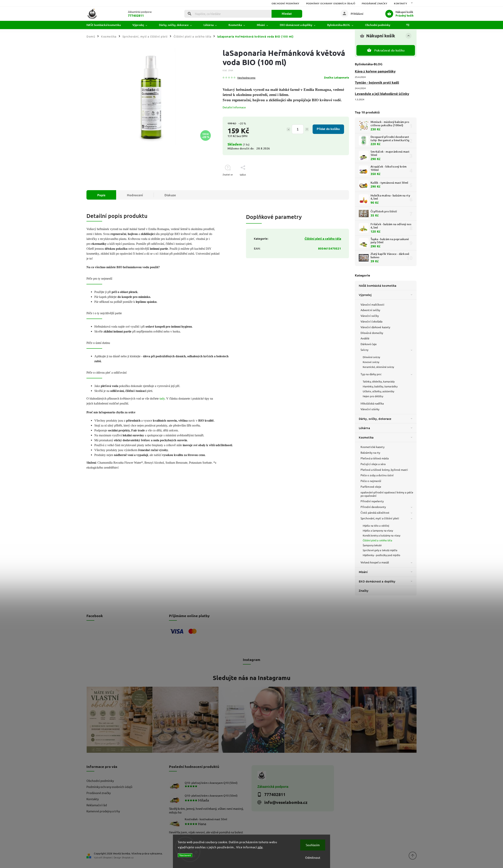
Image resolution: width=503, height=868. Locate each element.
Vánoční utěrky (370, 409)
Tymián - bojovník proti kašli (377, 82)
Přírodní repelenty (372, 501)
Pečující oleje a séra (373, 464)
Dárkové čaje (369, 344)
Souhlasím (313, 845)
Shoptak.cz (127, 857)
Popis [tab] (101, 195)
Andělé (365, 338)
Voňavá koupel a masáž (375, 562)
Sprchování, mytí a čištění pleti (380, 518)
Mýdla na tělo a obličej (376, 525)
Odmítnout (312, 857)
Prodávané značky (374, 3)
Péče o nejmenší (371, 481)
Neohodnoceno (246, 77)
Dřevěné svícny (371, 357)
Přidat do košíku (328, 129)
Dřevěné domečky (372, 332)
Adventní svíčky (370, 310)
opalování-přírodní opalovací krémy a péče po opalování (387, 493)
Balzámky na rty (370, 452)
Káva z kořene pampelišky (375, 71)
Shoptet (107, 857)
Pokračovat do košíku (389, 50)
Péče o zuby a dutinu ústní (377, 475)
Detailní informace (234, 107)
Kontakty (400, 3)
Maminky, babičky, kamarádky (380, 386)
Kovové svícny (371, 362)
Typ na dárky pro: (371, 374)
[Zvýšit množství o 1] (307, 129)
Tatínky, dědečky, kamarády (379, 381)
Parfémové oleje (371, 486)
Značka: (336, 77)
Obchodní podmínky (285, 3)
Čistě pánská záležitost (375, 512)
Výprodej (365, 295)
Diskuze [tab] (170, 195)
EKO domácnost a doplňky (377, 581)
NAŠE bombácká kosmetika (377, 285)
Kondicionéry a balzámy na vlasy (381, 535)
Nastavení (185, 855)
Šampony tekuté (372, 545)
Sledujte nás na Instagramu (251, 677)
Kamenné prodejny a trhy (103, 811)
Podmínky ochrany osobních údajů (330, 3)
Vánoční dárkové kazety (375, 327)
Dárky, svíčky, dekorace (375, 419)
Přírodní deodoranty (373, 507)
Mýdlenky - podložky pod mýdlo (381, 555)
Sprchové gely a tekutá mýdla (380, 550)
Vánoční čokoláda (372, 321)
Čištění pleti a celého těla (377, 540)
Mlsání (363, 572)
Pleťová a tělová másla (375, 458)
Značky (364, 590)
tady (162, 398)
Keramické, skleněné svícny (378, 367)
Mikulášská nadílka (372, 403)
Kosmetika (366, 437)
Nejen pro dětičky (373, 396)
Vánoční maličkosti (372, 304)
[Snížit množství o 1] (288, 129)
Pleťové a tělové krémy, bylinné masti (384, 469)
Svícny (365, 349)
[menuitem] (106, 25)
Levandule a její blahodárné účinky (382, 94)
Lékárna (364, 428)
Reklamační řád (96, 805)
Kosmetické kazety (373, 447)
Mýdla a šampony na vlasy (378, 530)
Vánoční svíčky (370, 315)
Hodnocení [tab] (135, 195)
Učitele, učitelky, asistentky (378, 391)
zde (260, 847)
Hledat (287, 13)
